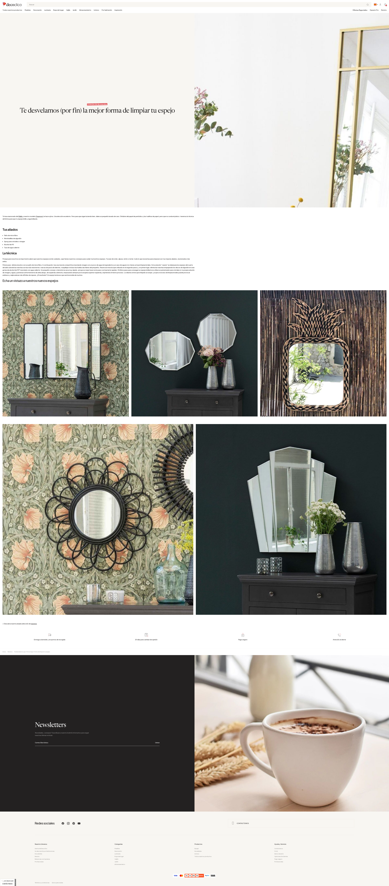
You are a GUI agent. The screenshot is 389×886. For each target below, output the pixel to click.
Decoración (37, 10)
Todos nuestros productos (12, 10)
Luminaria (47, 10)
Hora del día (38, 854)
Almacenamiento (85, 10)
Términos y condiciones (42, 882)
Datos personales (57, 882)
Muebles (28, 10)
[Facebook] (63, 824)
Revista (383, 10)
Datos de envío (279, 854)
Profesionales (39, 862)
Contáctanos (278, 848)
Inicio (4, 652)
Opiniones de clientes (281, 856)
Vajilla (68, 10)
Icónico (96, 10)
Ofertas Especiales (360, 10)
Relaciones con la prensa (42, 859)
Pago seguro (278, 859)
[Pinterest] (73, 824)
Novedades (198, 851)
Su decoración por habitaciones (45, 851)
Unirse (157, 742)
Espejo (196, 848)
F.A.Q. (276, 851)
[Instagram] (68, 824)
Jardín (75, 10)
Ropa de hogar (58, 10)
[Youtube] (79, 824)
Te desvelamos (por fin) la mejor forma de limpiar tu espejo (32, 652)
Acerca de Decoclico (41, 848)
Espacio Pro (374, 10)
